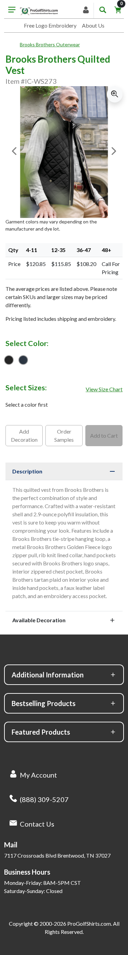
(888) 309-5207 (44, 799)
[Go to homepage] (39, 10)
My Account (38, 775)
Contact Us (37, 824)
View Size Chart (104, 389)
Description (27, 471)
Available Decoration (39, 620)
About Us (93, 25)
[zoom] (115, 94)
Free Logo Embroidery (50, 25)
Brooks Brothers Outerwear (50, 44)
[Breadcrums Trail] (12, 44)
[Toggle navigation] (12, 10)
